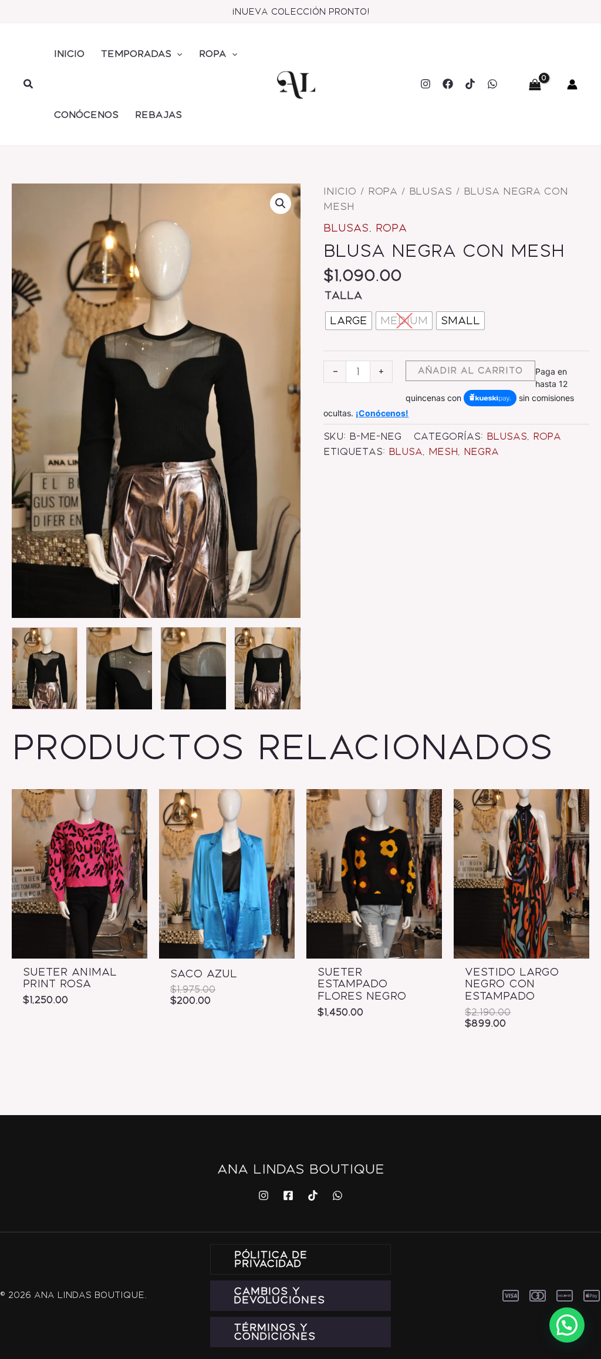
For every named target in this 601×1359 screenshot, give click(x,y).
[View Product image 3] (194, 668)
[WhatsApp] (492, 84)
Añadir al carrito (470, 370)
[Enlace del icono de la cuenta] (572, 84)
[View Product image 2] (119, 668)
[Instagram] (425, 84)
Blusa (406, 452)
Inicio (339, 191)
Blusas (430, 191)
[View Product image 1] (44, 668)
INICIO (69, 54)
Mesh (443, 452)
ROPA (213, 54)
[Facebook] (448, 84)
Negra (481, 452)
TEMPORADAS (136, 54)
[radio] (349, 320)
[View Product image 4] (267, 668)
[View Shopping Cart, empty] (535, 84)
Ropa (382, 191)
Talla (343, 295)
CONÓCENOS (86, 115)
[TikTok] (470, 84)
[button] (28, 84)
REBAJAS (158, 115)
